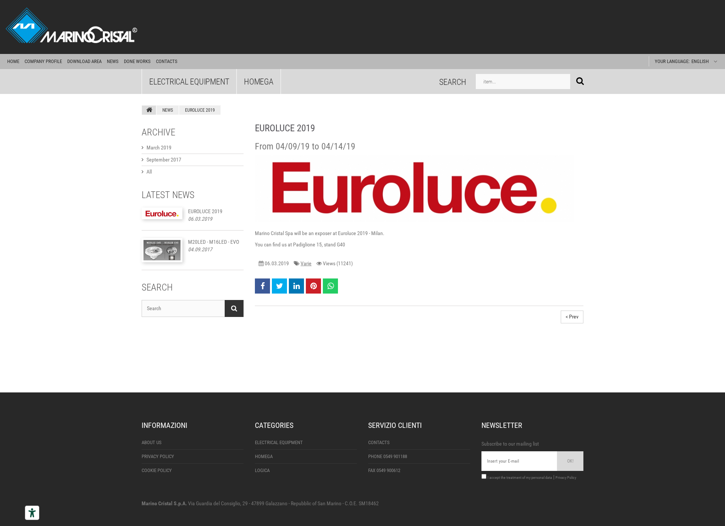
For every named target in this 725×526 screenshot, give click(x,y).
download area (84, 61)
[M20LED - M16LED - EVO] (162, 250)
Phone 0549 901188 (387, 456)
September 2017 (164, 160)
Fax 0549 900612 (384, 470)
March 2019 (159, 148)
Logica (262, 470)
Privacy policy (158, 456)
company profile (43, 61)
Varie (306, 263)
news (113, 61)
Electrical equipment (189, 81)
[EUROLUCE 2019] (162, 213)
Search (452, 81)
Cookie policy (157, 470)
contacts (166, 61)
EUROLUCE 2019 (205, 211)
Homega (258, 81)
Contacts (379, 442)
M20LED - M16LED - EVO (213, 242)
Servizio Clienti (395, 425)
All (149, 172)
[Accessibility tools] (32, 513)
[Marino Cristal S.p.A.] (362, 27)
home (13, 61)
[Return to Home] (149, 110)
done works (137, 61)
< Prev (572, 317)
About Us (152, 442)
